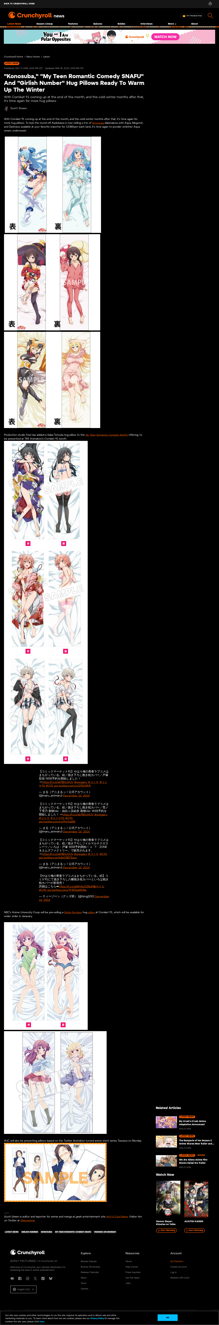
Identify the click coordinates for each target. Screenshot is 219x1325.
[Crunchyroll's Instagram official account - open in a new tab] (27, 1278)
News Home (33, 57)
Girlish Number (73, 912)
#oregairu (80, 782)
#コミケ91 (57, 818)
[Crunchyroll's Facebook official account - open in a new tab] (20, 1278)
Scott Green (18, 108)
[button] (23, 1289)
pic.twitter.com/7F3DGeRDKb (67, 890)
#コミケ (93, 782)
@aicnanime (27, 1220)
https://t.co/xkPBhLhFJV (57, 782)
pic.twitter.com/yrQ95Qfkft (72, 785)
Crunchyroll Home (13, 57)
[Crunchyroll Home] (27, 1254)
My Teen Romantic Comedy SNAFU (106, 435)
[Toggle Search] (210, 15)
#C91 (49, 785)
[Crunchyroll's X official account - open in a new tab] (35, 1278)
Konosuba (98, 123)
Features (73, 24)
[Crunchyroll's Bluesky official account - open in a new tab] (51, 1278)
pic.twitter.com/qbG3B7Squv (58, 857)
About (194, 24)
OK (167, 1317)
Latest (46, 57)
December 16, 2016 (76, 795)
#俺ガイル (97, 886)
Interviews (146, 24)
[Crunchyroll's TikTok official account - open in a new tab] (43, 1278)
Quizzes (97, 24)
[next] (207, 1200)
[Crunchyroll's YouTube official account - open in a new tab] (12, 1278)
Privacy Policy (97, 1319)
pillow (91, 912)
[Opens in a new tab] (109, 37)
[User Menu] (210, 4)
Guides (121, 24)
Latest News (14, 24)
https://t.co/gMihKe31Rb (75, 886)
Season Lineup (44, 24)
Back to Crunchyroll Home (19, 4)
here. (42, 1322)
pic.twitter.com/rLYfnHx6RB (57, 821)
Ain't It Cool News (117, 1216)
